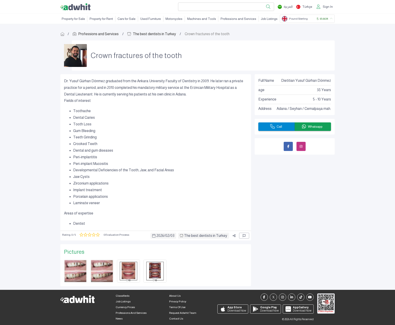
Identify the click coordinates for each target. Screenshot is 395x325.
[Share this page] (234, 236)
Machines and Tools (201, 19)
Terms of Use (177, 307)
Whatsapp (315, 126)
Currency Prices (125, 307)
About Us (175, 295)
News (119, 318)
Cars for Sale (126, 19)
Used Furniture (150, 19)
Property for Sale (73, 19)
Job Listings (269, 19)
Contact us (176, 318)
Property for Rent (101, 19)
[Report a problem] (244, 236)
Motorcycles (173, 19)
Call (279, 126)
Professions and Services (238, 19)
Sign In (328, 6)
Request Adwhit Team (182, 312)
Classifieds (122, 295)
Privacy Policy (177, 301)
